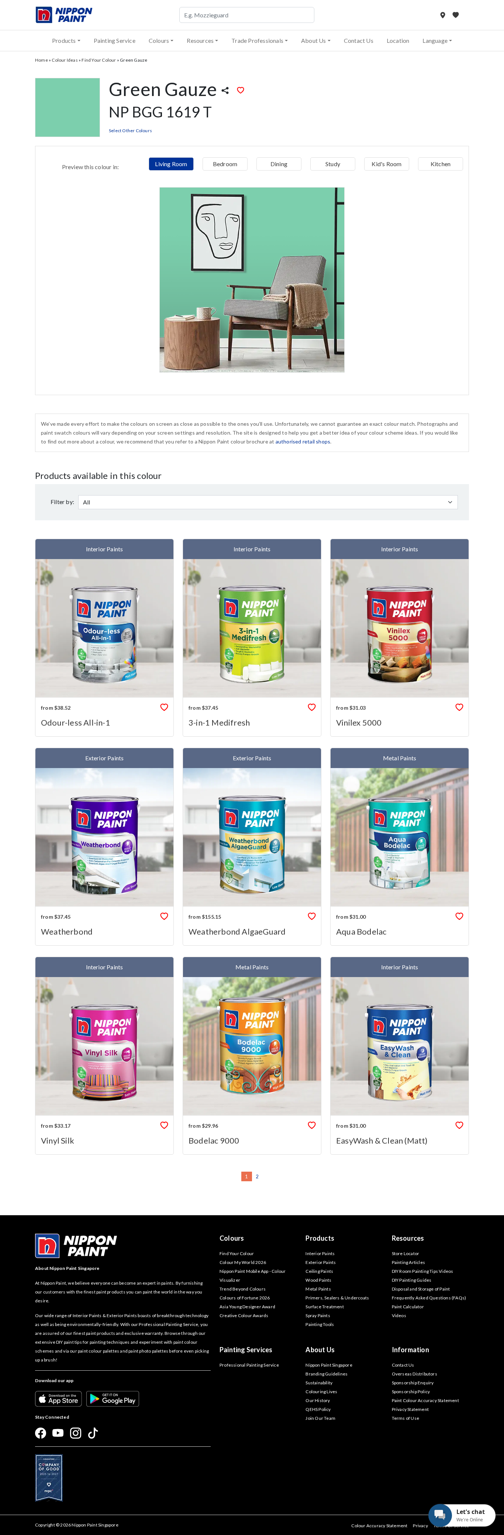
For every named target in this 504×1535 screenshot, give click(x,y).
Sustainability (318, 1382)
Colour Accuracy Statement (379, 1525)
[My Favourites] (456, 14)
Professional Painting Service (249, 1365)
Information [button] (410, 1350)
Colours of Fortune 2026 (245, 1298)
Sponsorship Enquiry (413, 1382)
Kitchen (441, 163)
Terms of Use (405, 1418)
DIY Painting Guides (412, 1280)
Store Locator (406, 1253)
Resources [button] (200, 40)
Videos (399, 1315)
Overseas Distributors (414, 1374)
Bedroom (225, 163)
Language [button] (435, 40)
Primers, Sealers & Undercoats (337, 1298)
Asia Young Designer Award (247, 1306)
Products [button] (64, 40)
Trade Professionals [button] (257, 40)
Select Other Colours (130, 130)
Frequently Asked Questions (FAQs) (429, 1298)
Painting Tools (319, 1324)
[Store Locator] (443, 14)
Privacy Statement (410, 1409)
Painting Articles (408, 1262)
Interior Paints (320, 1253)
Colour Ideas (64, 60)
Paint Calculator (408, 1306)
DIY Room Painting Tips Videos (422, 1271)
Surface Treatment (324, 1306)
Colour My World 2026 (243, 1262)
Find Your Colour (99, 60)
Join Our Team (320, 1418)
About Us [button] (313, 40)
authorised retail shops (303, 441)
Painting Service (114, 40)
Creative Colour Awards (244, 1315)
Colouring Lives (321, 1391)
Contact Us (358, 40)
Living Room (171, 163)
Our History (317, 1400)
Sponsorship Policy (411, 1391)
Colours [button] (159, 40)
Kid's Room (386, 163)
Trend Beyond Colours (243, 1289)
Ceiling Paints (319, 1271)
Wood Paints (318, 1280)
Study (332, 163)
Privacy (420, 1525)
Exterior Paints (320, 1262)
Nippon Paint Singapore (328, 1365)
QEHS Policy (318, 1409)
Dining (278, 163)
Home (41, 60)
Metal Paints (318, 1289)
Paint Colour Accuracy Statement (425, 1400)
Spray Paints (317, 1315)
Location (398, 40)
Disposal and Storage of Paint (421, 1289)
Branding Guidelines (326, 1374)
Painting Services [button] (246, 1350)
